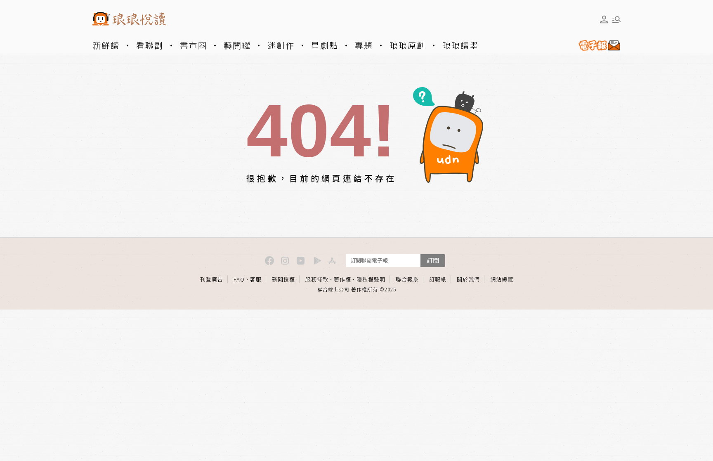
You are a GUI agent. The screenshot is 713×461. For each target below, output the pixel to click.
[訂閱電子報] (596, 45)
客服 (256, 279)
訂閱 (433, 260)
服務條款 (316, 279)
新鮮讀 (106, 45)
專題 (364, 45)
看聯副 (149, 45)
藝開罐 (237, 45)
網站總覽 (501, 279)
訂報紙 (437, 279)
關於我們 (468, 279)
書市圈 (193, 45)
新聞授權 (283, 279)
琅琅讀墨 (460, 45)
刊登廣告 (211, 279)
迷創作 (281, 45)
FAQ (239, 279)
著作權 (342, 279)
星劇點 (324, 45)
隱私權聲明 (370, 279)
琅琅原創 (408, 45)
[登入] (604, 19)
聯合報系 (407, 279)
